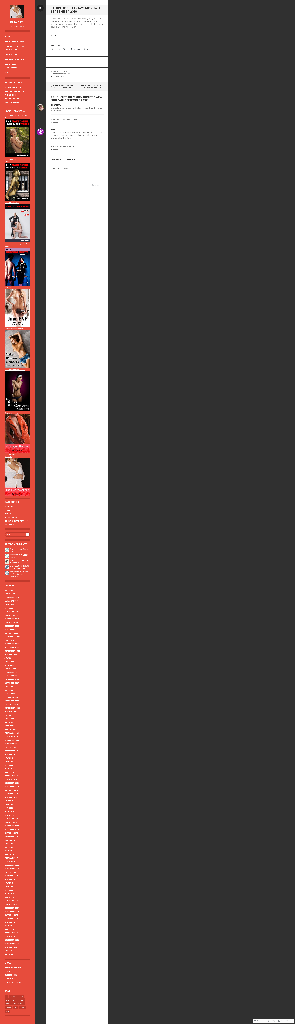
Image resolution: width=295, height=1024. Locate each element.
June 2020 (9, 719)
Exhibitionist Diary (15, 59)
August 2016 (11, 879)
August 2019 (11, 754)
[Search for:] (17, 534)
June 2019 (9, 762)
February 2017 (11, 858)
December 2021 (12, 679)
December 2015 (12, 908)
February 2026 (12, 597)
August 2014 (11, 947)
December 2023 (12, 626)
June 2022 (9, 662)
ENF (6, 514)
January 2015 (11, 936)
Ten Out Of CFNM (12, 203)
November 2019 (12, 744)
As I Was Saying (12, 99)
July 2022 (9, 658)
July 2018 (9, 801)
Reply (55, 122)
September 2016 (12, 876)
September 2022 (12, 651)
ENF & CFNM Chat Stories (12, 65)
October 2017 (11, 833)
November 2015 (12, 911)
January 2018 (11, 822)
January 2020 (11, 737)
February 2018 (11, 819)
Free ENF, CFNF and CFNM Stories (15, 47)
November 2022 (12, 647)
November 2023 (12, 629)
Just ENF (8, 287)
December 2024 (12, 619)
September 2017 (12, 837)
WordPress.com (13, 982)
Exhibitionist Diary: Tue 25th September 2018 (91, 86)
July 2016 (9, 883)
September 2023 (12, 637)
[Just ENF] (17, 157)
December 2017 (12, 826)
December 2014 (12, 940)
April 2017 (9, 851)
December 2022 (12, 644)
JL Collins (13, 560)
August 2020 (11, 712)
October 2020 (11, 704)
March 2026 (10, 594)
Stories (8, 525)
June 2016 (9, 886)
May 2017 (9, 847)
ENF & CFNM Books (14, 41)
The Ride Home (11, 95)
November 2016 (12, 869)
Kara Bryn (17, 22)
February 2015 (11, 933)
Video (7, 1011)
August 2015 (10, 922)
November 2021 (12, 683)
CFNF (7, 507)
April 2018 (9, 812)
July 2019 (9, 758)
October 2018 (11, 790)
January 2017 (11, 861)
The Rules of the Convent (15, 370)
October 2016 (11, 872)
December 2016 (12, 865)
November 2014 (12, 944)
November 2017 (12, 829)
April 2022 (9, 665)
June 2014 (9, 951)
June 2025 (9, 604)
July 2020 (9, 715)
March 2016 (10, 897)
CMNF (21, 1000)
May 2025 (9, 608)
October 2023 (11, 633)
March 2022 (10, 669)
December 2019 (12, 740)
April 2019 (9, 769)
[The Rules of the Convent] (17, 411)
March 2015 (10, 929)
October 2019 (11, 747)
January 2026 (11, 601)
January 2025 (11, 615)
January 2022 (11, 676)
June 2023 (9, 640)
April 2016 (9, 894)
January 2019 (11, 779)
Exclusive (9, 517)
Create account (13, 968)
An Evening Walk (13, 88)
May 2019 (9, 765)
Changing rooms (11, 413)
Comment (95, 185)
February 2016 (11, 901)
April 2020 (10, 726)
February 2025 (12, 612)
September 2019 (12, 751)
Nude (15, 1007)
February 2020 (12, 733)
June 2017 (9, 844)
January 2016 (11, 904)
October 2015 (11, 915)
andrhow (56, 105)
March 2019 (10, 772)
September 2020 (12, 708)
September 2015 (12, 919)
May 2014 (9, 954)
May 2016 (9, 890)
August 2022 (11, 654)
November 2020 (12, 701)
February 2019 (11, 776)
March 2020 (10, 729)
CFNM (7, 510)
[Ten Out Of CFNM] (17, 241)
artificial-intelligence (16, 996)
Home (7, 36)
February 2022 (12, 672)
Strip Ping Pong (19, 568)
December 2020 (12, 697)
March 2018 (10, 815)
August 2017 (11, 840)
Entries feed (11, 975)
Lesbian (8, 1007)
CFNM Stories (12, 54)
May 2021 (9, 690)
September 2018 (12, 794)
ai (6, 996)
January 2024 (11, 622)
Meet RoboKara (12, 102)
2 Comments (58, 76)
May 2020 (9, 722)
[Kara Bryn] (17, 11)
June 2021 (9, 687)
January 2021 (11, 694)
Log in (8, 971)
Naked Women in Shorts (14, 329)
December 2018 (12, 783)
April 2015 (9, 926)
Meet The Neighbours (15, 91)
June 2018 (9, 804)
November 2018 (12, 787)
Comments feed (12, 979)
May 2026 (9, 590)
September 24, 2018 (61, 71)
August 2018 (11, 797)
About (8, 72)
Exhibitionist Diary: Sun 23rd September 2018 (63, 86)
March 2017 (10, 854)
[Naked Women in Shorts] (17, 367)
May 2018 (9, 808)
